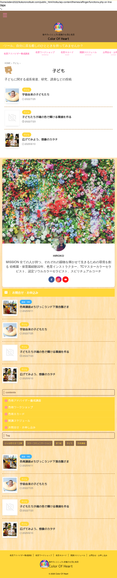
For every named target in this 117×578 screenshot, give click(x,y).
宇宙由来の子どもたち (36, 94)
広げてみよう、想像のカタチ (40, 139)
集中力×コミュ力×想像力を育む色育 (64, 561)
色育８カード (67, 53)
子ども (70, 443)
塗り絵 (59, 443)
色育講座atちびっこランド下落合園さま (44, 307)
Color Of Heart (58, 39)
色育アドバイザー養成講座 (16, 53)
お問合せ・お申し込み (22, 427)
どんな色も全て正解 (13, 443)
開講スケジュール (88, 53)
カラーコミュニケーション (39, 443)
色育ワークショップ (45, 53)
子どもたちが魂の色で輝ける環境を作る (46, 117)
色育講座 (81, 443)
